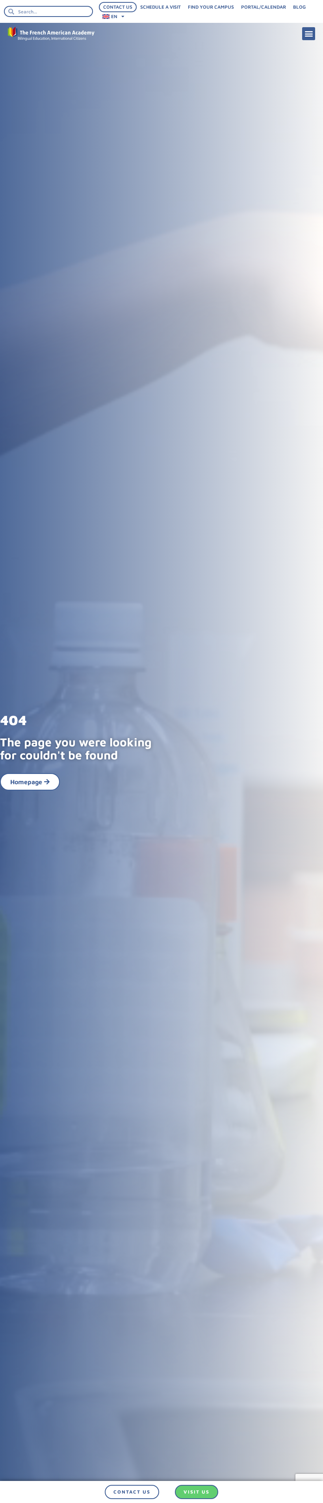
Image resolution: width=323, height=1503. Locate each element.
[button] (308, 33)
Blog (299, 7)
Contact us (117, 7)
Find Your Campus (211, 7)
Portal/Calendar (263, 7)
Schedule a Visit (160, 7)
